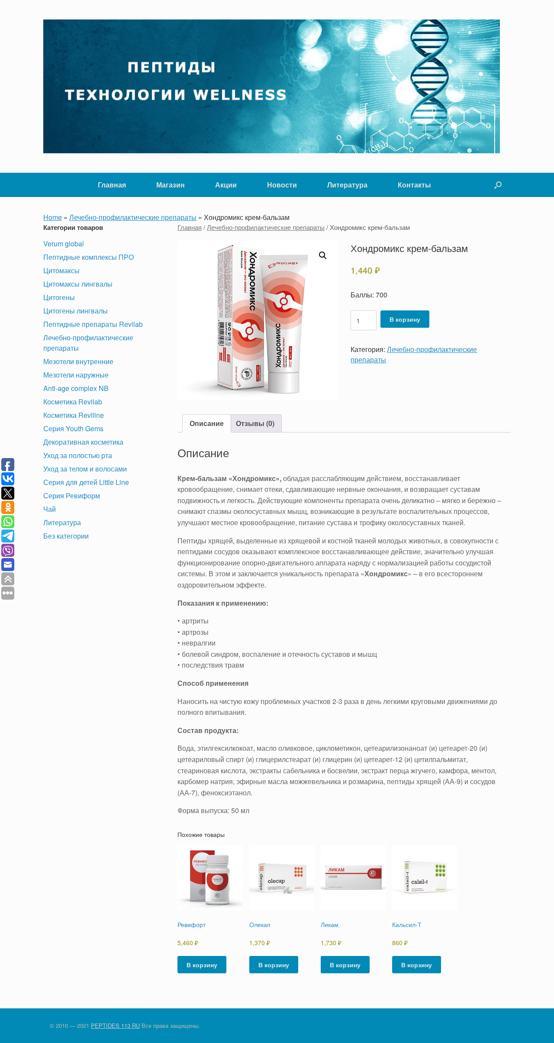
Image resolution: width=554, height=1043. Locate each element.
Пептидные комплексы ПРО (88, 257)
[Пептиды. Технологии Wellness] (271, 86)
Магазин (170, 185)
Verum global (63, 244)
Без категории (66, 536)
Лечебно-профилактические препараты (132, 217)
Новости (282, 185)
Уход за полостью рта (77, 455)
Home (52, 217)
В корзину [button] (202, 964)
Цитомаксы (61, 270)
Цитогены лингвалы (75, 311)
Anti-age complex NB (76, 388)
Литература (347, 185)
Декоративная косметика (83, 442)
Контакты (414, 185)
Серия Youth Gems (73, 428)
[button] (498, 185)
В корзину (405, 319)
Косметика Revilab (72, 402)
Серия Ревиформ (71, 496)
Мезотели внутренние (78, 361)
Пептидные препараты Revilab (93, 324)
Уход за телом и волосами (85, 469)
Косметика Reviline (73, 415)
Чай (49, 509)
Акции (226, 185)
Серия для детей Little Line (86, 482)
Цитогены (59, 297)
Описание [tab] (207, 423)
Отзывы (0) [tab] (255, 423)
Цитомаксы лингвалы (78, 284)
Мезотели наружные (76, 375)
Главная (112, 185)
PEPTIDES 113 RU (115, 1025)
